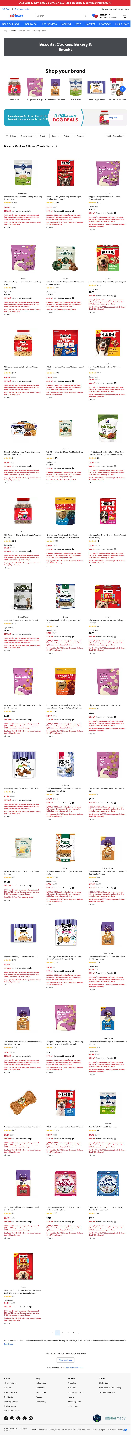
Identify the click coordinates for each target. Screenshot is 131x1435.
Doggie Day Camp (75, 1392)
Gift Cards (8, 1397)
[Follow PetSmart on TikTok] (25, 1418)
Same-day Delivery (107, 1392)
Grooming (72, 1383)
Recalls (33, 1430)
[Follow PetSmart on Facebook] (6, 1418)
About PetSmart (10, 1383)
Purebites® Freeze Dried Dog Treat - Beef (21, 620)
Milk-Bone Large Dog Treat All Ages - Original (107, 282)
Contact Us (40, 1388)
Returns (39, 1397)
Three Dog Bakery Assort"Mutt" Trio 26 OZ (21, 788)
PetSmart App (10, 1406)
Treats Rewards (10, 1392)
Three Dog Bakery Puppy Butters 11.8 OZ (20, 956)
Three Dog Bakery (96, 99)
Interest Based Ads (68, 1430)
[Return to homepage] (16, 15)
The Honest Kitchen (116, 99)
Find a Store (104, 1383)
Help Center (41, 1383)
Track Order (41, 1392)
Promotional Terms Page (74, 1368)
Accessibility (41, 1401)
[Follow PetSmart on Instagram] (12, 1418)
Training (71, 1397)
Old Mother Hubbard (55, 99)
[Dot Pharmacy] (115, 1418)
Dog (6, 30)
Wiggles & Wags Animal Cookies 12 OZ (104, 705)
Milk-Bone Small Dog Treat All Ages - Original (64, 1127)
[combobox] (61, 15)
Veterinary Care (74, 1401)
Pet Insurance (73, 1406)
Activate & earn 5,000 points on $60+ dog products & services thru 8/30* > (65, 2)
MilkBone (14, 99)
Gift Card (6, 9)
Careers (7, 1388)
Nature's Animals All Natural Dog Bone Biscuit (22, 1127)
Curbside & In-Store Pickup (110, 1388)
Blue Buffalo (75, 99)
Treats (13, 30)
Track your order (22, 9)
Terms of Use (42, 1430)
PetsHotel (71, 1388)
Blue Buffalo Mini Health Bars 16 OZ (103, 1127)
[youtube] (31, 1418)
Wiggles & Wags (35, 99)
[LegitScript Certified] (97, 1418)
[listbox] (65, 89)
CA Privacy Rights (98, 1430)
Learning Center (11, 1401)
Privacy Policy (55, 1430)
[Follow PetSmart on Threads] (18, 1418)
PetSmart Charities (12, 1411)
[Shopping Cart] (127, 17)
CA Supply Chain (84, 1430)
